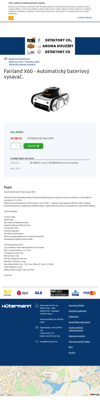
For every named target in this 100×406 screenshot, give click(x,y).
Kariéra (72, 353)
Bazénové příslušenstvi (19, 59)
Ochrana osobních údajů (79, 341)
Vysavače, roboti (32, 61)
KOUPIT (32, 146)
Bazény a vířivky (16, 61)
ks (20, 146)
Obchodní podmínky (77, 311)
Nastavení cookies (77, 336)
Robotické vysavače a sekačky (22, 64)
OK (11, 18)
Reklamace (74, 316)
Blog (71, 347)
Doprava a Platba (76, 305)
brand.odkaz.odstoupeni (79, 322)
